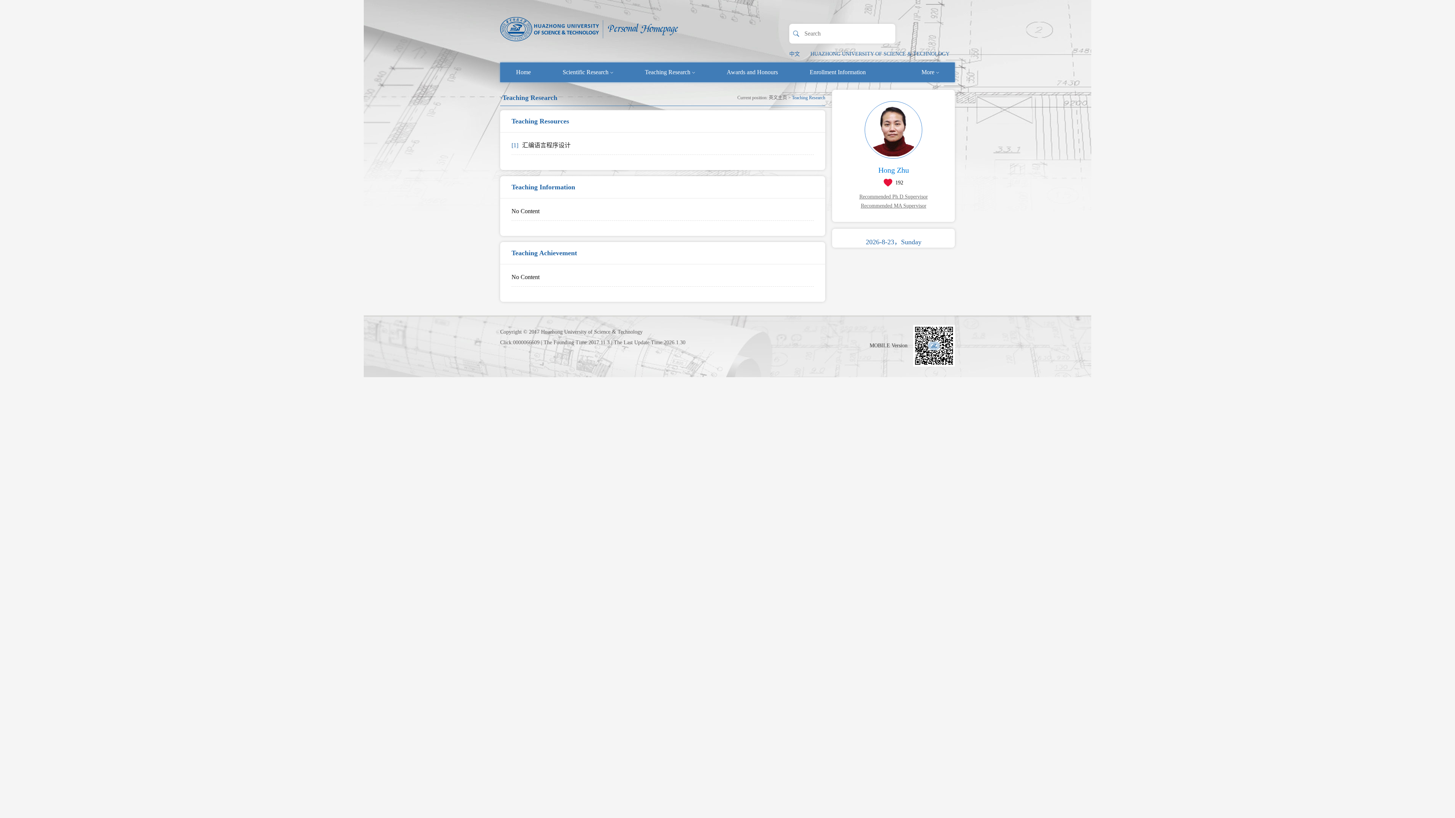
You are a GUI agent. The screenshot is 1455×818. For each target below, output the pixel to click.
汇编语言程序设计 (541, 145)
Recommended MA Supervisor (893, 206)
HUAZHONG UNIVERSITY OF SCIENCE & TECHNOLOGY (880, 54)
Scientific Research (586, 72)
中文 (794, 54)
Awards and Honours (752, 72)
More (928, 72)
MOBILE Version (888, 345)
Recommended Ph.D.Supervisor (893, 197)
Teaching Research (667, 72)
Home (523, 72)
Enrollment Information (838, 72)
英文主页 (778, 97)
